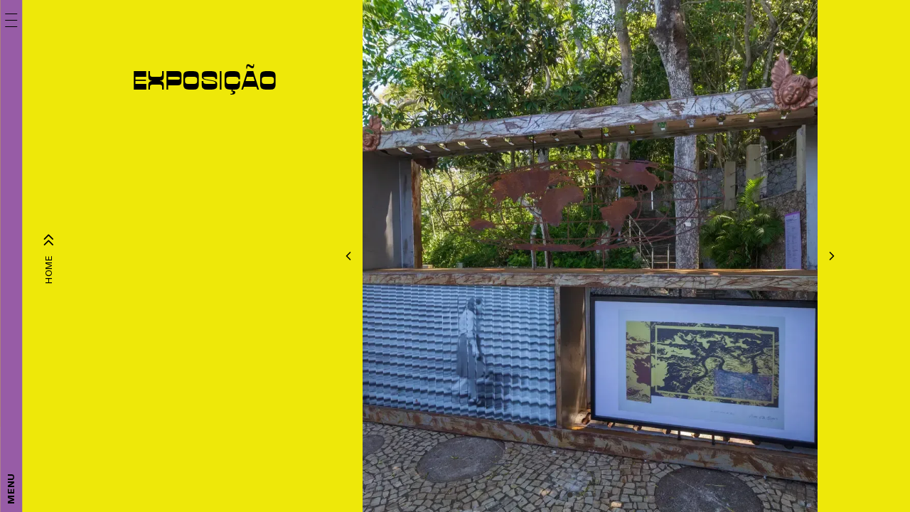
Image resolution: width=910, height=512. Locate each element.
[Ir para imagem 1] (570, 495)
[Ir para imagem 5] (602, 495)
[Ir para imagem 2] (578, 495)
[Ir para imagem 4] (594, 495)
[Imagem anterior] (348, 256)
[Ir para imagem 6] (610, 495)
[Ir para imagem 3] (586, 495)
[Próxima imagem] (832, 256)
